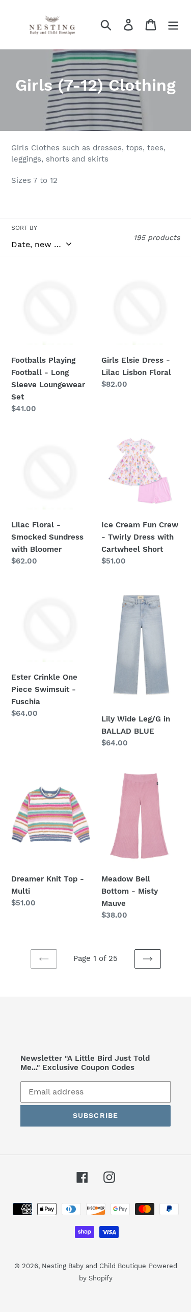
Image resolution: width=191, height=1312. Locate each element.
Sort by (24, 227)
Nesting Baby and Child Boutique (94, 1266)
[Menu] (173, 24)
